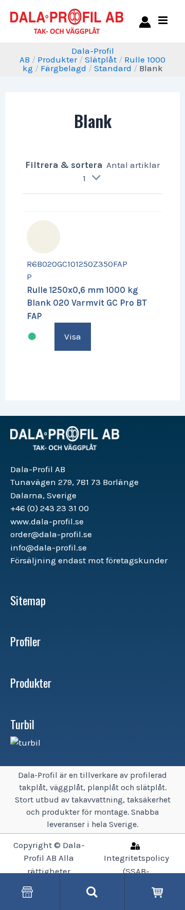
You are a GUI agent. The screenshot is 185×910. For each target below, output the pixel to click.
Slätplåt (101, 59)
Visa (72, 336)
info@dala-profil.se (48, 547)
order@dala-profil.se (51, 534)
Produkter (57, 59)
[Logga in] (143, 21)
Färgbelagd (63, 68)
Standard (113, 68)
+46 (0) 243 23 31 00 (49, 508)
